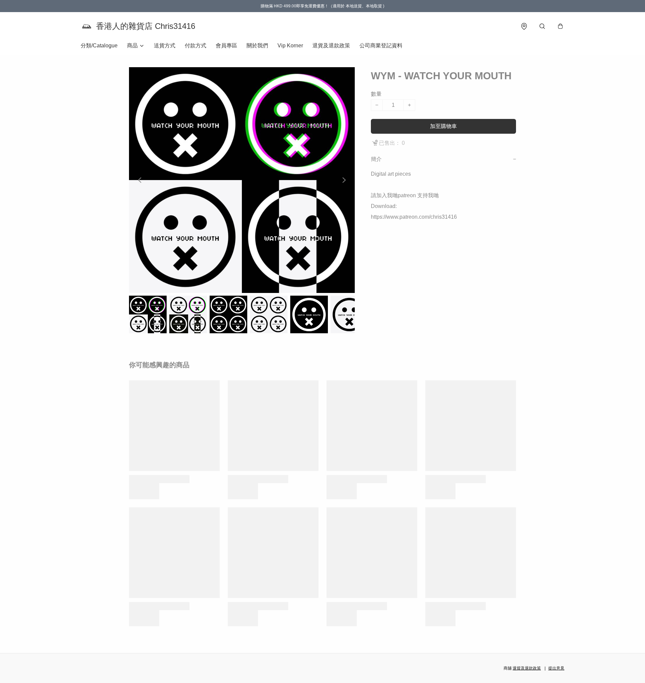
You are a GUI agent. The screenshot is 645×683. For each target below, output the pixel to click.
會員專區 (226, 45)
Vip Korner (290, 45)
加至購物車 (443, 126)
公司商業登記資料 (380, 45)
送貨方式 (164, 45)
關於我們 (257, 45)
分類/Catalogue (99, 45)
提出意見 (556, 668)
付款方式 (195, 45)
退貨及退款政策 (331, 45)
